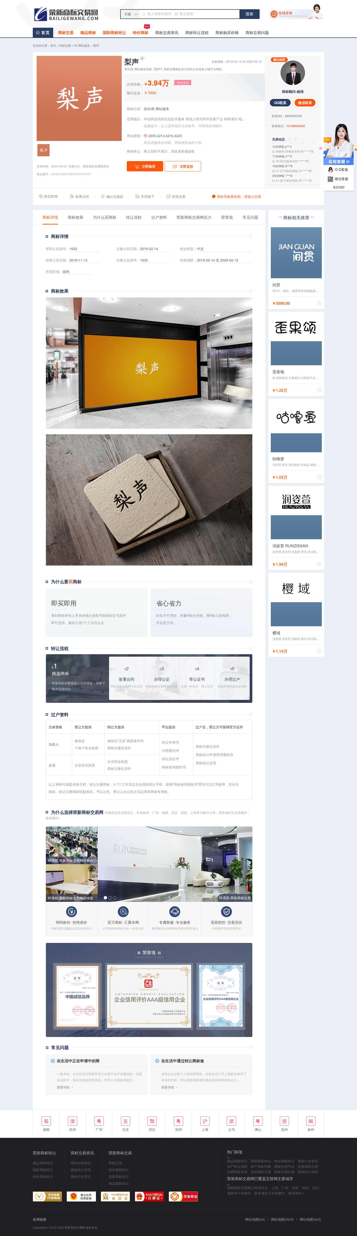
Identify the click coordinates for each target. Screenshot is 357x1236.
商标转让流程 (197, 32)
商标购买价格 (227, 32)
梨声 (96, 45)
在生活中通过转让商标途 (182, 1060)
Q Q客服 (341, 169)
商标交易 (66, 32)
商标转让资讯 (81, 1169)
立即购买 (148, 166)
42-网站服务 (82, 45)
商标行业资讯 (81, 1176)
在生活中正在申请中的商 (78, 1060)
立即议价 (186, 166)
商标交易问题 (257, 32)
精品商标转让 (43, 1162)
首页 (45, 32)
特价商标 (141, 31)
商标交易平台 (284, 1166)
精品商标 (88, 32)
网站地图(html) (282, 1219)
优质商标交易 (308, 1166)
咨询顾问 (215, 125)
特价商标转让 (43, 1176)
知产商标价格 (261, 1166)
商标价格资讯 (81, 1162)
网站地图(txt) (255, 1219)
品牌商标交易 (237, 1171)
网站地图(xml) (310, 1219)
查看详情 (63, 1087)
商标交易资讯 (166, 32)
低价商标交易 (261, 1171)
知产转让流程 (237, 1166)
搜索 (249, 14)
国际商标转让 (114, 32)
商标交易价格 (284, 1171)
